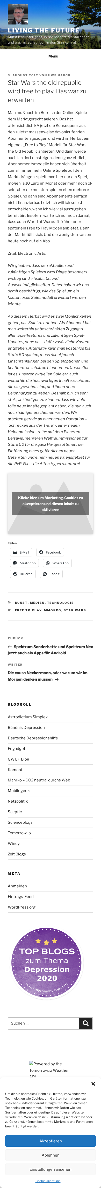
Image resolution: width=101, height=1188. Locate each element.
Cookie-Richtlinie (48, 1181)
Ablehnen (51, 1155)
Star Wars (75, 610)
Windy (14, 843)
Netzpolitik (18, 801)
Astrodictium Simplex (28, 717)
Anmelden (17, 886)
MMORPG (52, 610)
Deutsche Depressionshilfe (33, 738)
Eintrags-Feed (21, 896)
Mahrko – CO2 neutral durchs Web (39, 780)
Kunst (21, 603)
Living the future (44, 30)
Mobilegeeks (20, 790)
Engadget (16, 748)
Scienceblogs (20, 822)
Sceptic (15, 812)
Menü (53, 56)
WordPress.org (21, 907)
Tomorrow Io (19, 833)
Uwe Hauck (59, 75)
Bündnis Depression (26, 727)
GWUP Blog (18, 759)
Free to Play (28, 610)
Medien (37, 603)
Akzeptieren (50, 1141)
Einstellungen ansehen (50, 1169)
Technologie (60, 603)
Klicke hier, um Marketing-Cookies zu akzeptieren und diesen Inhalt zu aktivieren (50, 504)
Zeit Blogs (17, 854)
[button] (93, 1083)
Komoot (15, 770)
